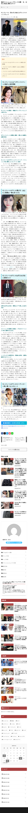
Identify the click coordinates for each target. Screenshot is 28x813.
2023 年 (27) (6, 786)
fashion (12, 720)
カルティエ (18, 730)
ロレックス (5, 730)
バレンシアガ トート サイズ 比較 (20, 699)
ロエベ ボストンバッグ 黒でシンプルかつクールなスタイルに (21, 690)
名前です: (5, 539)
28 (7, 760)
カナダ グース (17, 739)
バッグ (5, 559)
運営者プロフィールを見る (14, 542)
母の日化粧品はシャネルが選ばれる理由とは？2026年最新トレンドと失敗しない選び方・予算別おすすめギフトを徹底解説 (21, 608)
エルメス (4, 727)
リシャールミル (6, 736)
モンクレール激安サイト (9, 267)
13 (4, 755)
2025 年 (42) (6, 778)
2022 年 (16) (6, 790)
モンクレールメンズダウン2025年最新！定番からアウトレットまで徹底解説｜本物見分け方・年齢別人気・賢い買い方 (21, 494)
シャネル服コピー (7, 588)
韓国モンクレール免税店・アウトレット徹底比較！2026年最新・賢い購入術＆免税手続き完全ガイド (21, 483)
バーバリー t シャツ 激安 (9, 586)
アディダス (15, 733)
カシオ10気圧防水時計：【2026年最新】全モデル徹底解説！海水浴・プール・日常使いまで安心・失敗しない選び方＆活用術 (21, 629)
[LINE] (12, 433)
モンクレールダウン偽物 (8, 587)
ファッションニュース (9, 563)
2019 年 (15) (6, 802)
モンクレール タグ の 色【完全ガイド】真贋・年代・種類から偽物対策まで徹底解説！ (20, 461)
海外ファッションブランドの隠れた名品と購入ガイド (11, 2)
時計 (5, 566)
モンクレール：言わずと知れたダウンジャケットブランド (13, 426)
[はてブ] (7, 433)
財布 (4, 573)
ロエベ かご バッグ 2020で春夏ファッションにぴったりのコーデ (21, 663)
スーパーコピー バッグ (7, 739)
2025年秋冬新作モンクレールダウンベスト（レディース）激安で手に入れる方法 (20, 681)
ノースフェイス (12, 727)
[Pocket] (10, 433)
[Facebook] (2, 433)
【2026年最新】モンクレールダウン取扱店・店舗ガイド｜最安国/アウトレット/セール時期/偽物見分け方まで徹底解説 (21, 472)
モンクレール (5, 428)
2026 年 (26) (6, 774)
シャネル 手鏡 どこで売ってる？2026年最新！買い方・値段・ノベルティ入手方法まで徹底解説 (21, 618)
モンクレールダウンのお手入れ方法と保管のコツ (14, 71)
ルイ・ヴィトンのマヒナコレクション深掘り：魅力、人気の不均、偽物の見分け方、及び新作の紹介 (21, 672)
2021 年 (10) (6, 794)
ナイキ (19, 727)
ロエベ (18, 720)
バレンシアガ (21, 736)
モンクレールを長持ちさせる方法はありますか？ (20, 512)
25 (20, 758)
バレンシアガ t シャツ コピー (10, 585)
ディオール (14, 736)
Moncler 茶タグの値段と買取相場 (20, 503)
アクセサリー (7, 552)
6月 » (6, 762)
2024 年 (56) (6, 782)
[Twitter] (5, 433)
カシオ (24, 730)
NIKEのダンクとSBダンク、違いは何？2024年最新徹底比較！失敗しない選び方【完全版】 (21, 648)
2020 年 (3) (6, 798)
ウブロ (11, 730)
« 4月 (4, 762)
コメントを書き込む (14, 449)
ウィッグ (6, 556)
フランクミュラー (6, 733)
